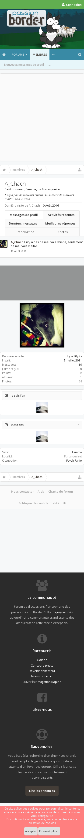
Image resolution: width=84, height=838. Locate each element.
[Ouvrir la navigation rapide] (79, 169)
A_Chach (17, 242)
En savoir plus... (49, 831)
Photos (63, 232)
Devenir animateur (42, 671)
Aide (41, 491)
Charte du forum (60, 491)
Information (25, 232)
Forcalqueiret (73, 456)
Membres (40, 54)
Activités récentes (61, 215)
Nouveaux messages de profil (24, 65)
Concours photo (42, 665)
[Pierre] (42, 407)
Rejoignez (60, 612)
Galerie (42, 660)
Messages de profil (24, 215)
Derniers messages (23, 223)
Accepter (31, 831)
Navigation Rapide (48, 682)
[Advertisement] (42, 117)
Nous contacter (22, 491)
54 (80, 381)
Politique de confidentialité (38, 503)
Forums (18, 54)
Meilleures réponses (60, 223)
